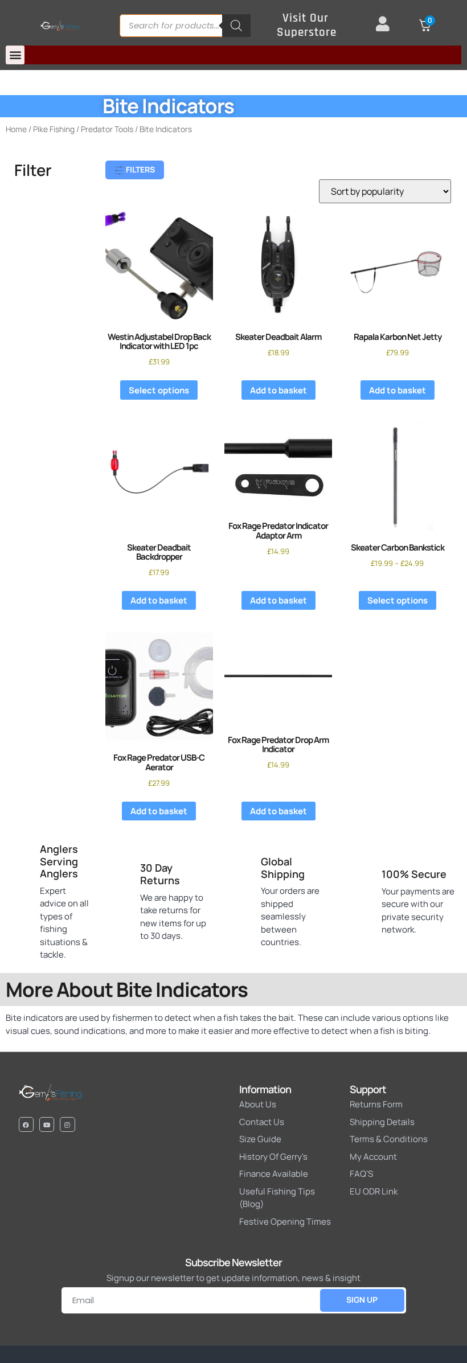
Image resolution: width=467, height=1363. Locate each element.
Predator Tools (107, 129)
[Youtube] (46, 1124)
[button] (15, 55)
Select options (159, 390)
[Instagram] (67, 1124)
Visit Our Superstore (307, 25)
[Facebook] (26, 1124)
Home (16, 129)
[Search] (236, 25)
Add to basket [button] (278, 390)
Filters (139, 169)
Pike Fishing (54, 129)
